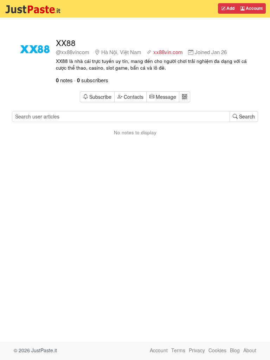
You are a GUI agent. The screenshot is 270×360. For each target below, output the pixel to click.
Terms (178, 350)
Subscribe (100, 96)
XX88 (66, 42)
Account (254, 8)
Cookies (217, 350)
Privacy (197, 350)
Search (246, 116)
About (249, 350)
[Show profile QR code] (184, 96)
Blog (235, 350)
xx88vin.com (168, 52)
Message (165, 96)
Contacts (133, 96)
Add (229, 8)
